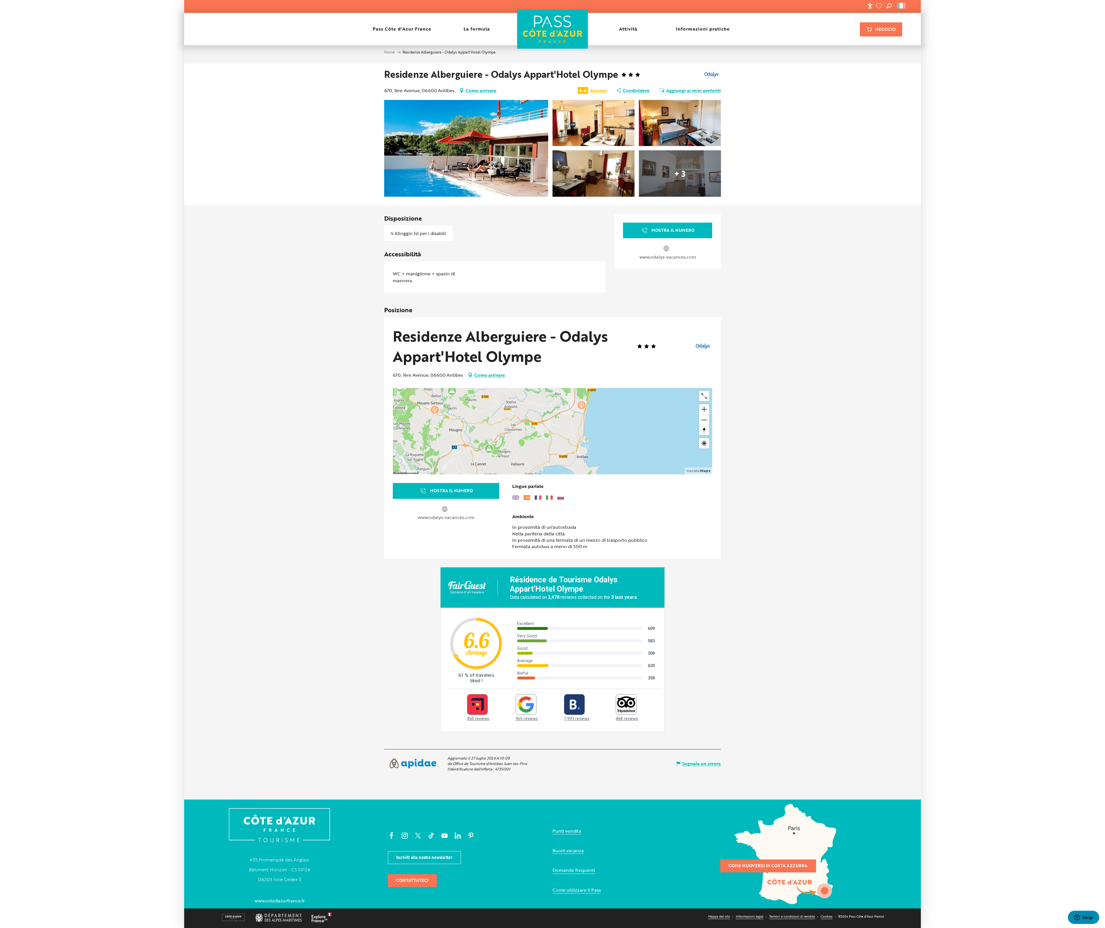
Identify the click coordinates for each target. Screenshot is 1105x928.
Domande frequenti (573, 870)
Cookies (826, 916)
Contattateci (412, 880)
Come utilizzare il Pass (576, 890)
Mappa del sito (719, 916)
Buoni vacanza (568, 850)
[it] (901, 6)
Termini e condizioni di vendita (792, 916)
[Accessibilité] (870, 6)
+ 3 (679, 173)
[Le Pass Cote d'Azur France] (552, 29)
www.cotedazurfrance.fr (279, 900)
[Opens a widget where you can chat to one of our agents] (1083, 918)
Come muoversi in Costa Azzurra (768, 866)
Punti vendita (566, 831)
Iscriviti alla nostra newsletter (424, 857)
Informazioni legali (749, 916)
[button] (889, 6)
